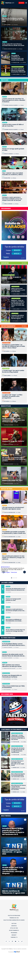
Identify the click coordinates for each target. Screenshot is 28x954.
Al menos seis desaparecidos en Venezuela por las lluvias (14, 675)
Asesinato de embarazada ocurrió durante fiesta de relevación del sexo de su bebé (14, 589)
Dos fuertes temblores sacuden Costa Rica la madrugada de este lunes (14, 17)
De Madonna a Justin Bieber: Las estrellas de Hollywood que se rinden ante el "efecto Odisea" (14, 340)
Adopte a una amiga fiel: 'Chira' (14, 476)
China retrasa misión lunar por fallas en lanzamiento (14, 686)
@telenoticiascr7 (5, 567)
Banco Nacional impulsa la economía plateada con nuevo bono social (14, 775)
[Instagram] (12, 941)
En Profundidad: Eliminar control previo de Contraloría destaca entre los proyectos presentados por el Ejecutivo (14, 644)
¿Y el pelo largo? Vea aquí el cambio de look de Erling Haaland (14, 365)
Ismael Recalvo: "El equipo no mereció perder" (14, 274)
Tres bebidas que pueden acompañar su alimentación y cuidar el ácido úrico (14, 526)
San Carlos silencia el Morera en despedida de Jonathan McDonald (14, 70)
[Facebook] (6, 941)
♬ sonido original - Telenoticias (9, 572)
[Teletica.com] (9, 2)
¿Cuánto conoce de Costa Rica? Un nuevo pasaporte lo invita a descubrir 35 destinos (14, 94)
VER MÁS (24, 326)
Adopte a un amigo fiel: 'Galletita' (14, 437)
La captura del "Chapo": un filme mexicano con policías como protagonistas (14, 390)
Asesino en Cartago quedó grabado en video (14, 143)
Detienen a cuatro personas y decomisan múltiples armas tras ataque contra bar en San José (14, 193)
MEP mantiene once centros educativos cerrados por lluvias (14, 665)
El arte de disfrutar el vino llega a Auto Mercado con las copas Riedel (14, 763)
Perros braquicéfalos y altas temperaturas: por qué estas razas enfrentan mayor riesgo (14, 417)
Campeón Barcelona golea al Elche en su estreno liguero (14, 317)
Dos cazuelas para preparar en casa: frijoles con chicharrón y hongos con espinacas (14, 551)
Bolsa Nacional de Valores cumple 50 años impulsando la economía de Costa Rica (14, 787)
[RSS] (19, 941)
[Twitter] (9, 941)
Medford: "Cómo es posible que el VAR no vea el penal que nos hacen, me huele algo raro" (14, 303)
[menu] (26, 3)
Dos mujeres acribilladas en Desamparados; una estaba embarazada (14, 58)
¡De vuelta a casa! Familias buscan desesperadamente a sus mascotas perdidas (14, 456)
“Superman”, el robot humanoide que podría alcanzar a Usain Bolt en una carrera (14, 737)
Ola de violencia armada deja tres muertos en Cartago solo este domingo (14, 630)
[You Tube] (15, 941)
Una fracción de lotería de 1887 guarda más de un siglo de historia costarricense (14, 750)
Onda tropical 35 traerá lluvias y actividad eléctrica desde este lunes (14, 38)
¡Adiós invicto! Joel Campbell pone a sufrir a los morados (14, 290)
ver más (24, 263)
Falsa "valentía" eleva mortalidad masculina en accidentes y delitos (14, 168)
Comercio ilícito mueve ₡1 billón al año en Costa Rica (14, 119)
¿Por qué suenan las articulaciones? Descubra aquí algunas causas (14, 502)
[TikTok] (22, 941)
